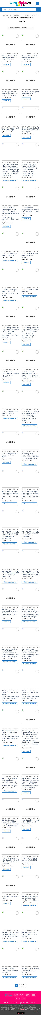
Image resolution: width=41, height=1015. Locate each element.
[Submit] (37, 9)
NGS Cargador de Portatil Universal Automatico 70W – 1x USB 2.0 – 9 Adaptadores (30, 534)
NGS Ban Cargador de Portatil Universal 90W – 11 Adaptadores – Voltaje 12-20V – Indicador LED (10, 823)
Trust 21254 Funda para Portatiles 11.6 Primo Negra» (30, 255)
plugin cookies (36, 1011)
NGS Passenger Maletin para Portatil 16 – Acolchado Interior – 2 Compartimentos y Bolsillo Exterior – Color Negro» (10, 652)
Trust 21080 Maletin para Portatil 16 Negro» (10, 412)
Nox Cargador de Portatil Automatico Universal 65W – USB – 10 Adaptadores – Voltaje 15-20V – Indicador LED (30, 495)
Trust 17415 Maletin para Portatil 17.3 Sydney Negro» (10, 455)
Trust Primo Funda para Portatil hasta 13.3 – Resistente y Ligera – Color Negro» (10, 292)
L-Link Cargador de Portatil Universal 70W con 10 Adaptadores (30, 822)
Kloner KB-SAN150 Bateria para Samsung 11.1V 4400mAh (30, 970)
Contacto (13, 1003)
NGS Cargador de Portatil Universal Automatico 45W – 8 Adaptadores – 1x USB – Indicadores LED (30, 574)
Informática (16, 15)
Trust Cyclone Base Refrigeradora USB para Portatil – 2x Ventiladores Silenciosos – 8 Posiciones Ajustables (30, 375)
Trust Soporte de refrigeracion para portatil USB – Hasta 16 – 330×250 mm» (30, 210)
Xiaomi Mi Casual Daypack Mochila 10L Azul (30, 92)
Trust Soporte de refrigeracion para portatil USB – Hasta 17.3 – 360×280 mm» (10, 374)
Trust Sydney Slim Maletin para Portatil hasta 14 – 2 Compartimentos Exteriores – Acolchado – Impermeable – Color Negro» (30, 416)
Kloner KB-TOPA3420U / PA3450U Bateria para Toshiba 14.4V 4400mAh (30, 898)
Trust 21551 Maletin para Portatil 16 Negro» (10, 254)
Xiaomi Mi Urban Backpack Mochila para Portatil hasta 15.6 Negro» (30, 130)
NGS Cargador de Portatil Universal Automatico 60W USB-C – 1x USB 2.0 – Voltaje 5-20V (10, 574)
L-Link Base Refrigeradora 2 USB (10, 897)
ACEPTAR (20, 1013)
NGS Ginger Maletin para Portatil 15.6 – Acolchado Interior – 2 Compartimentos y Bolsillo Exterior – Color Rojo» (10, 694)
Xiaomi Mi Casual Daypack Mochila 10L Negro (10, 129)
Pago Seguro (31, 1003)
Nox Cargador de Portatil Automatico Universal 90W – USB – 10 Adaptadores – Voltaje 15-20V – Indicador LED (10, 495)
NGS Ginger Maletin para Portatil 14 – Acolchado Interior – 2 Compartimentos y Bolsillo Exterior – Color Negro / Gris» (10, 735)
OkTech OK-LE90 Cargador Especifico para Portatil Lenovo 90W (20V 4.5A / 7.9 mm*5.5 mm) (30, 456)
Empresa (22, 1003)
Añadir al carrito (9, 180)
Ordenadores (30, 15)
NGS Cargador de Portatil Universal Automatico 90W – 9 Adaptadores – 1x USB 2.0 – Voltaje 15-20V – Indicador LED (10, 534)
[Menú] (3, 3)
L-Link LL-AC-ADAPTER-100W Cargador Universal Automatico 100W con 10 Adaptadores (10, 861)
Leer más (6, 64)
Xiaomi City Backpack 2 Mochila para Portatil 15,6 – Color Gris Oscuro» (10, 93)
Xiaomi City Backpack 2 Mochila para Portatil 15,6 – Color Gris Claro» (10, 57)
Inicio (5, 15)
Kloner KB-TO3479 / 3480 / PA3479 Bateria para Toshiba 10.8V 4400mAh (10, 934)
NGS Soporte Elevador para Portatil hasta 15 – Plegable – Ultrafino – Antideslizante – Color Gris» (9, 613)
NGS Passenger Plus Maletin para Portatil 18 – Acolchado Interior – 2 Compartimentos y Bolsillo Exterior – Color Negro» (30, 613)
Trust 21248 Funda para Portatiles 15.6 (30, 290)
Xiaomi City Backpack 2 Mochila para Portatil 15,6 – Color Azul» (30, 57)
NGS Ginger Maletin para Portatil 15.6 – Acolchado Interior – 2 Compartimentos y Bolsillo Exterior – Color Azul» (30, 694)
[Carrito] (37, 3)
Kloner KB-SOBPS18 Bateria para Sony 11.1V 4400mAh (30, 934)
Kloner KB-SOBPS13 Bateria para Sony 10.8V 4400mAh (10, 970)
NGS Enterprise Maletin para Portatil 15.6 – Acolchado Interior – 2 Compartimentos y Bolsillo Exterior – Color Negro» (10, 782)
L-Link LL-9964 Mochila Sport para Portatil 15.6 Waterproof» (29, 860)
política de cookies (19, 1009)
